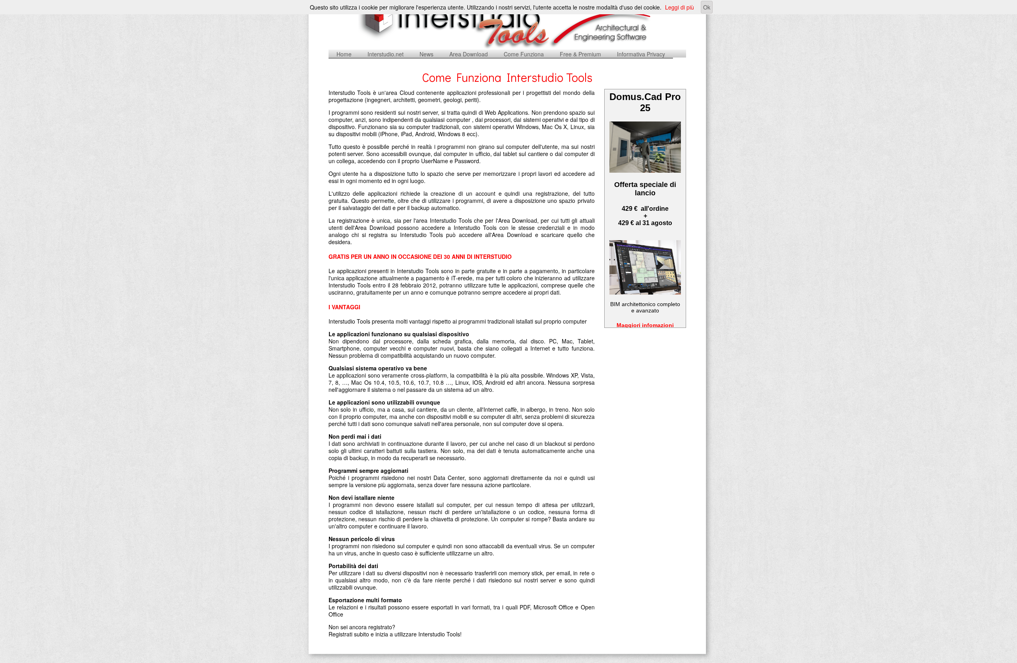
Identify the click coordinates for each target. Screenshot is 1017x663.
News (426, 54)
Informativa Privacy (641, 54)
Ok (706, 7)
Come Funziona (524, 54)
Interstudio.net (385, 54)
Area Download (468, 54)
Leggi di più (679, 7)
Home (344, 54)
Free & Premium (580, 54)
